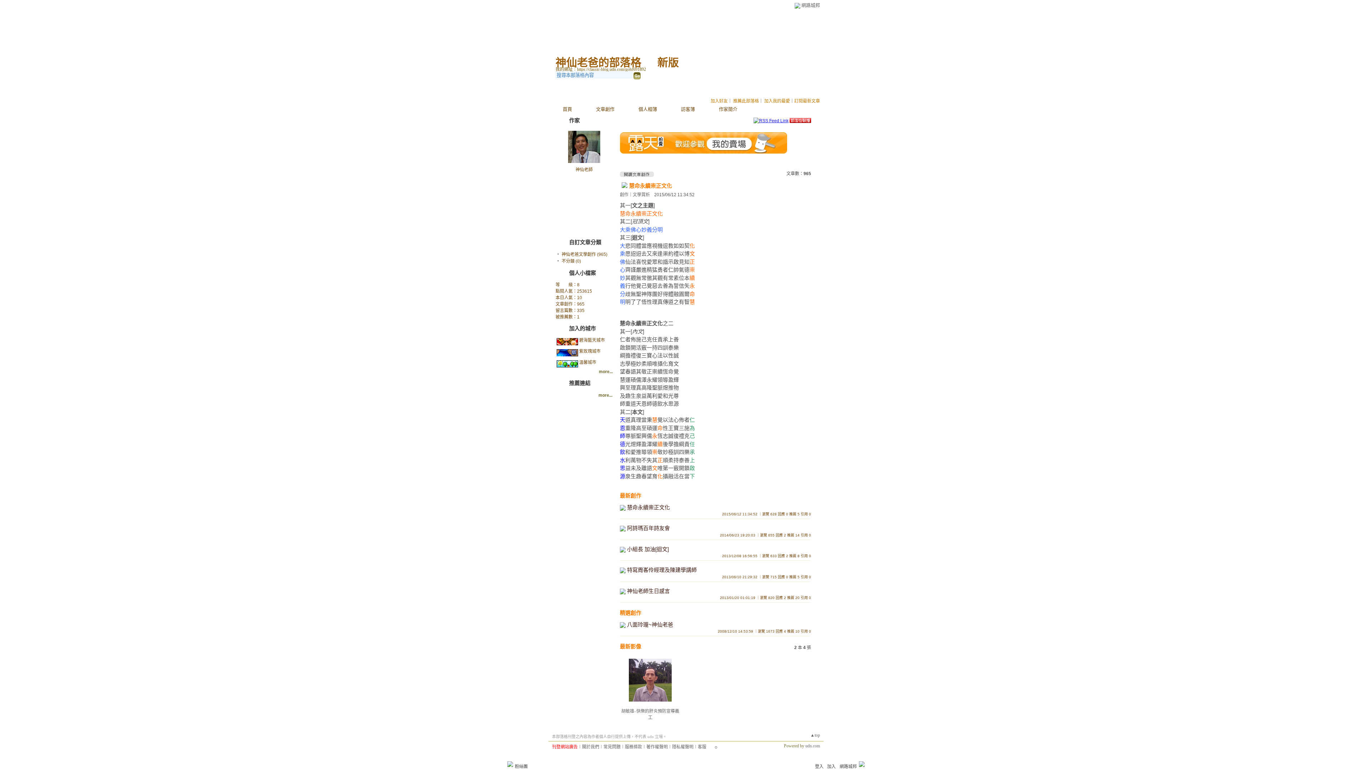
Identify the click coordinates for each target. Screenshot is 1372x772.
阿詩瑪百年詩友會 (648, 528)
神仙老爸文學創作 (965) (584, 254)
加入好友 (719, 101)
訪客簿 (688, 109)
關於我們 (590, 746)
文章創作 (605, 109)
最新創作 (630, 496)
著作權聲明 (657, 746)
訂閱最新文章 (807, 101)
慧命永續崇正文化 (650, 186)
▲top (815, 735)
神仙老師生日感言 (648, 591)
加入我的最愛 (777, 101)
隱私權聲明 (683, 746)
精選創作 (630, 613)
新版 (668, 62)
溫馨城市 (587, 362)
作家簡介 (728, 109)
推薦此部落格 (746, 101)
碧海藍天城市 (592, 340)
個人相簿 (647, 109)
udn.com (812, 745)
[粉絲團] (510, 764)
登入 (819, 766)
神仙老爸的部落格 (598, 62)
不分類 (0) (571, 261)
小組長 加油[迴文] (648, 549)
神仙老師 (584, 169)
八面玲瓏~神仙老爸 (650, 625)
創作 (624, 194)
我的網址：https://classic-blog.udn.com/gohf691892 (601, 69)
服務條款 (633, 746)
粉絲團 (521, 766)
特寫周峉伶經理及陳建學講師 (662, 570)
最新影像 (630, 646)
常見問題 (612, 746)
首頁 (567, 109)
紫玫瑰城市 (590, 351)
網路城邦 (810, 5)
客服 (702, 746)
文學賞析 (641, 194)
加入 (831, 766)
